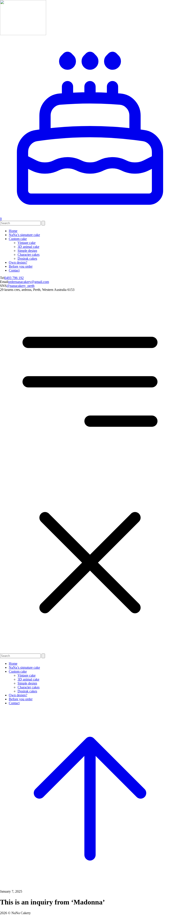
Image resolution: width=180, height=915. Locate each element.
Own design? (18, 262)
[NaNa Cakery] (23, 34)
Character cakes (29, 254)
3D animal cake (28, 247)
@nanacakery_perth (20, 286)
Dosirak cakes (27, 258)
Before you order (20, 266)
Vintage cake (27, 243)
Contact (14, 270)
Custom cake (18, 239)
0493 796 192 (14, 278)
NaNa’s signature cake (24, 235)
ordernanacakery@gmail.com (28, 282)
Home (13, 231)
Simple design (27, 250)
